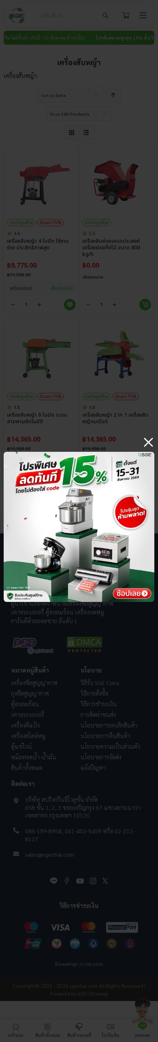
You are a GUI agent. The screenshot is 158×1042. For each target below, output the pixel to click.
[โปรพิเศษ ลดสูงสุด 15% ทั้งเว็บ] (79, 454)
